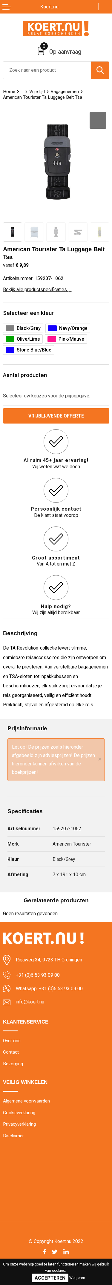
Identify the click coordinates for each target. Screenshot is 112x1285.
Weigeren (77, 1278)
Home (9, 91)
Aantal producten (25, 375)
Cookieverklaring (19, 1112)
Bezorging (13, 1063)
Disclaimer (13, 1136)
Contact (11, 1052)
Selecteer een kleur (28, 312)
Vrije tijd (37, 91)
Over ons (12, 1040)
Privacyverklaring (19, 1124)
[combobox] (47, 70)
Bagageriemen (64, 91)
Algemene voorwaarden (26, 1101)
